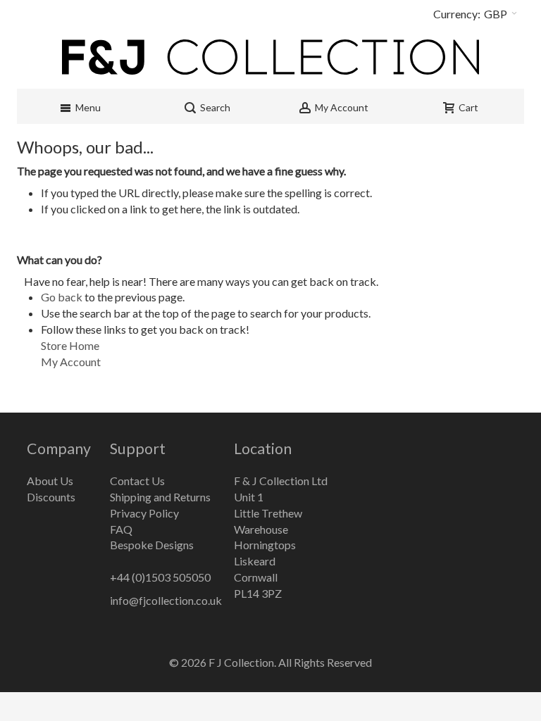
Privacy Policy (144, 513)
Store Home (70, 345)
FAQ (121, 529)
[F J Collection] (270, 57)
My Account (71, 361)
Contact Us (137, 480)
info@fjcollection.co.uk (166, 600)
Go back (61, 296)
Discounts (51, 496)
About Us (50, 480)
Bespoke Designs (152, 544)
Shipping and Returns (160, 496)
